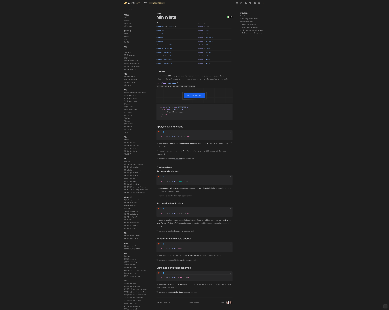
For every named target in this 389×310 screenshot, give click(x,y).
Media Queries (179, 260)
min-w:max (172, 83)
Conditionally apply (246, 22)
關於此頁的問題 (194, 302)
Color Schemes (180, 292)
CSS (169, 76)
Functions (178, 159)
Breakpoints (178, 231)
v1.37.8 (144, 3)
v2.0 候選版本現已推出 (156, 3)
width (171, 79)
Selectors (177, 196)
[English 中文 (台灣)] (259, 3)
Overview (243, 16)
